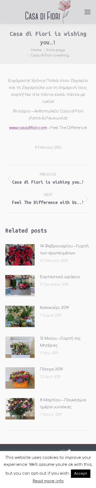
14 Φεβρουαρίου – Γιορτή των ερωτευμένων (64, 249)
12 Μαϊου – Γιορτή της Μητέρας (60, 341)
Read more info (48, 481)
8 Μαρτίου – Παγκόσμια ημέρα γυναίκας (63, 403)
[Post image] (20, 255)
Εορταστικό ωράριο (60, 277)
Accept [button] (80, 473)
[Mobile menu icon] (87, 12)
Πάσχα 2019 (51, 369)
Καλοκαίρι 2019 (54, 308)
